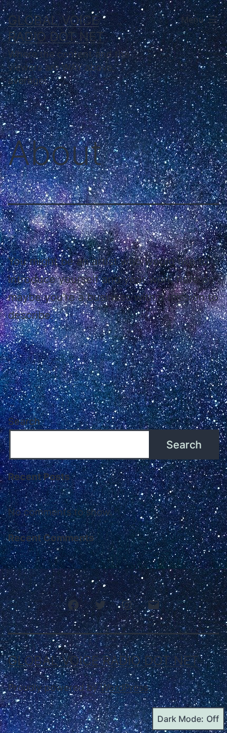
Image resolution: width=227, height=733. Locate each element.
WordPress (124, 687)
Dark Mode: (180, 719)
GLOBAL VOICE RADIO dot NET (103, 660)
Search (24, 421)
